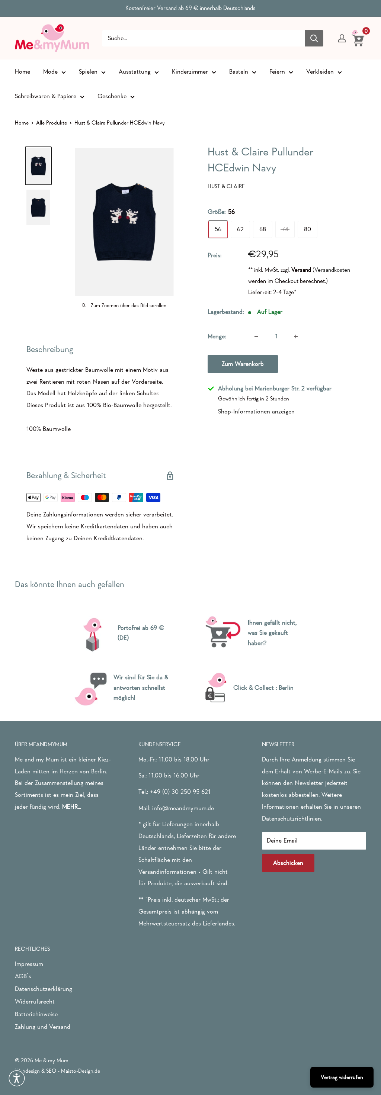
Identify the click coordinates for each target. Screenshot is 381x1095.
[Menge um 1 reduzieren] (256, 336)
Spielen (88, 71)
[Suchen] (314, 38)
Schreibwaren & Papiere (45, 96)
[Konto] (342, 38)
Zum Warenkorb (243, 364)
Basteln (238, 71)
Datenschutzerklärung (43, 989)
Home (22, 71)
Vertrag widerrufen (342, 1077)
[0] (358, 38)
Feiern (277, 71)
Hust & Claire (226, 186)
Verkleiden (320, 71)
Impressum (29, 964)
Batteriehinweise (36, 1014)
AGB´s (23, 976)
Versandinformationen (167, 872)
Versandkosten (332, 270)
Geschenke (112, 96)
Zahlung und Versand (42, 1027)
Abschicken (288, 863)
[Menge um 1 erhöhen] (296, 336)
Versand (301, 270)
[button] (16, 1078)
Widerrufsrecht (35, 1001)
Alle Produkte (51, 122)
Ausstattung (135, 71)
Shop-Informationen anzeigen (256, 411)
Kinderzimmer (190, 71)
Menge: (217, 336)
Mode (50, 71)
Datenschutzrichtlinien (291, 818)
